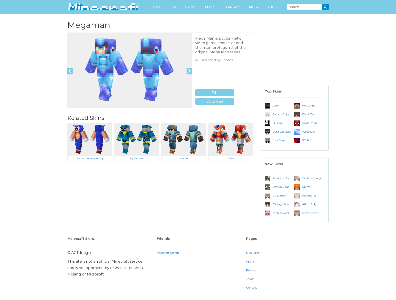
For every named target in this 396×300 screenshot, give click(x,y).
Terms (250, 279)
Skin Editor (253, 252)
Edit (215, 93)
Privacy (251, 270)
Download (215, 101)
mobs (254, 7)
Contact (251, 287)
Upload (251, 261)
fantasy (233, 7)
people (211, 7)
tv (174, 7)
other (273, 7)
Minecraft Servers (168, 252)
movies (157, 7)
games (190, 7)
